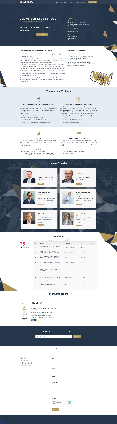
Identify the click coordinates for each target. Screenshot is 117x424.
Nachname (76, 365)
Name (54, 358)
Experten (63, 2)
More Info (41, 183)
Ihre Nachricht (55, 382)
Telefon (53, 376)
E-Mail (54, 368)
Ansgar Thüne (42, 213)
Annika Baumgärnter (83, 193)
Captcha (54, 398)
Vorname (54, 365)
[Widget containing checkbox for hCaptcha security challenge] (62, 402)
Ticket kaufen (92, 2)
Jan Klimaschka (81, 213)
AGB (77, 421)
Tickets (77, 2)
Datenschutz (65, 421)
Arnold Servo (80, 172)
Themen (57, 2)
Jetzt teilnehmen (42, 34)
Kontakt (83, 2)
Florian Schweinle (43, 172)
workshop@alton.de (50, 317)
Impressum (72, 421)
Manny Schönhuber (44, 193)
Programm (70, 2)
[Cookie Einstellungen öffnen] (3, 422)
